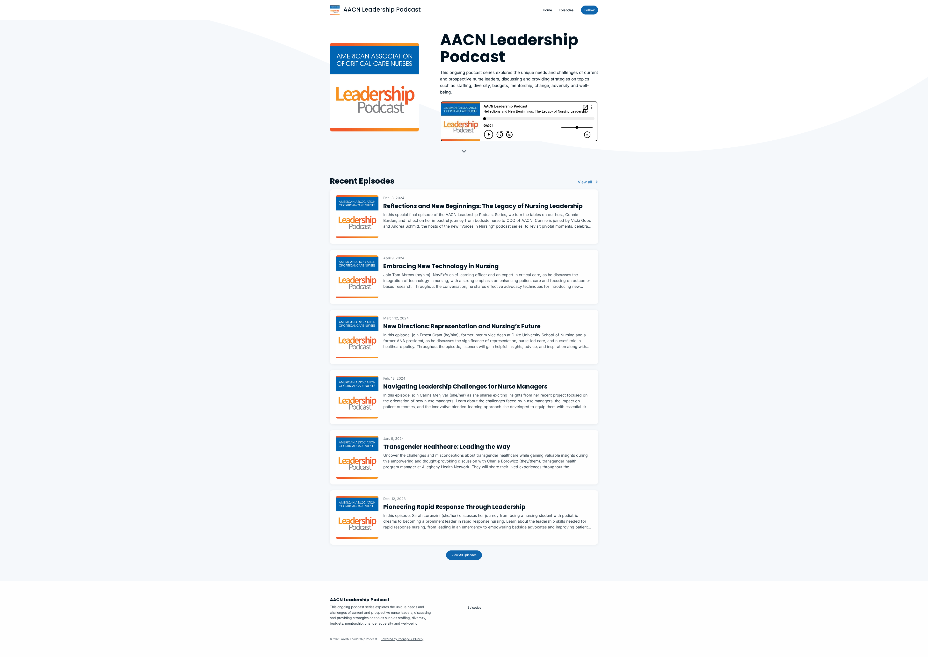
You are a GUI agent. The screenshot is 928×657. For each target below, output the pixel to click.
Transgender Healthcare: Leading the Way (446, 447)
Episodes (566, 10)
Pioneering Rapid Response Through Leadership (454, 507)
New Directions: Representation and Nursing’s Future (462, 326)
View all (585, 182)
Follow (589, 10)
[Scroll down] (464, 153)
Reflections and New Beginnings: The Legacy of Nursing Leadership (483, 206)
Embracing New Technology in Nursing (441, 266)
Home (547, 10)
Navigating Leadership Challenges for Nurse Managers (465, 386)
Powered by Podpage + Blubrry (402, 639)
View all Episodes (464, 555)
